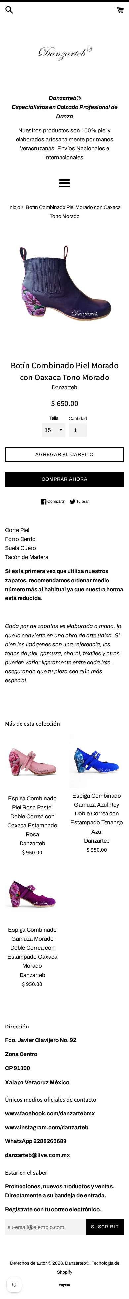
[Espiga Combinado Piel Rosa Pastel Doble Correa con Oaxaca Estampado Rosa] (32, 762)
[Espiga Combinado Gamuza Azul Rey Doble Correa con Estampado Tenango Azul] (96, 760)
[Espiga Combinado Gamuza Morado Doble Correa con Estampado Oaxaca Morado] (32, 894)
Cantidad (78, 418)
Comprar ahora (65, 479)
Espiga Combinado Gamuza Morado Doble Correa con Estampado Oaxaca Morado (32, 948)
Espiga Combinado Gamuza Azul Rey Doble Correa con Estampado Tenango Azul (96, 814)
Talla (53, 418)
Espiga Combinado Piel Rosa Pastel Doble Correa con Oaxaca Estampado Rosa (32, 816)
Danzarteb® (77, 1263)
